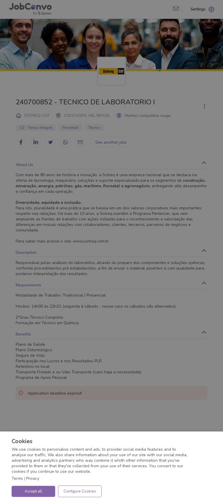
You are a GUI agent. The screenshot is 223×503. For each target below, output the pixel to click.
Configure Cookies (80, 491)
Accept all (33, 491)
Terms (17, 478)
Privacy (32, 478)
